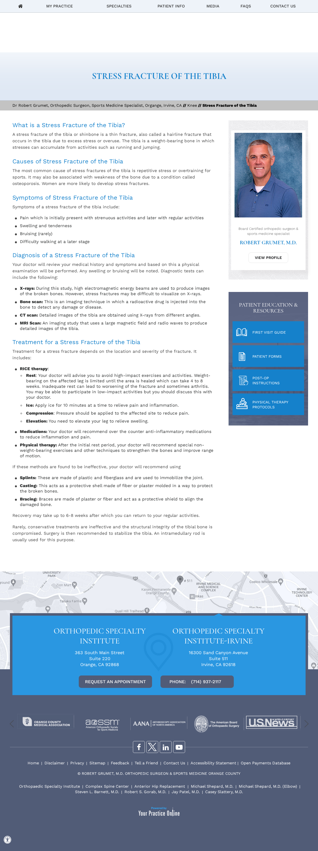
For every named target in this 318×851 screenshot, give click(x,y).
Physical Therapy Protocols (270, 404)
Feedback (120, 763)
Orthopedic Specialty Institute (100, 636)
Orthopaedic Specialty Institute (49, 786)
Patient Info (171, 6)
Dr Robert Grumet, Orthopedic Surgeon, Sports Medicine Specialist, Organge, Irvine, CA (97, 105)
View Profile (268, 257)
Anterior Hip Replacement (160, 786)
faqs (245, 6)
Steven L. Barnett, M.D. (97, 791)
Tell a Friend (146, 763)
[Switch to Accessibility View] (7, 840)
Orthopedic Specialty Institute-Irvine (218, 636)
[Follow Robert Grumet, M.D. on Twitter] (152, 747)
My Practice (59, 6)
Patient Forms (267, 356)
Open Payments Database (265, 763)
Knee (192, 105)
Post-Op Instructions (266, 380)
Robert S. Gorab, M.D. (145, 791)
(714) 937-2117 (206, 681)
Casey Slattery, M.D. (224, 791)
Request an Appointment (115, 681)
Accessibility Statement (213, 763)
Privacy (77, 763)
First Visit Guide (269, 332)
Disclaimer (54, 763)
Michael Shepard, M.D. (212, 786)
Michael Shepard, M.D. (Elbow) (268, 786)
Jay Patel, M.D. (186, 791)
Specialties (119, 6)
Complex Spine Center (107, 786)
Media (212, 6)
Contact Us (283, 6)
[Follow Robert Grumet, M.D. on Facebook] (139, 747)
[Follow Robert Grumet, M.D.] (165, 747)
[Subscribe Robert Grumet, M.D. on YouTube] (179, 747)
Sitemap (97, 763)
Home (20, 6)
